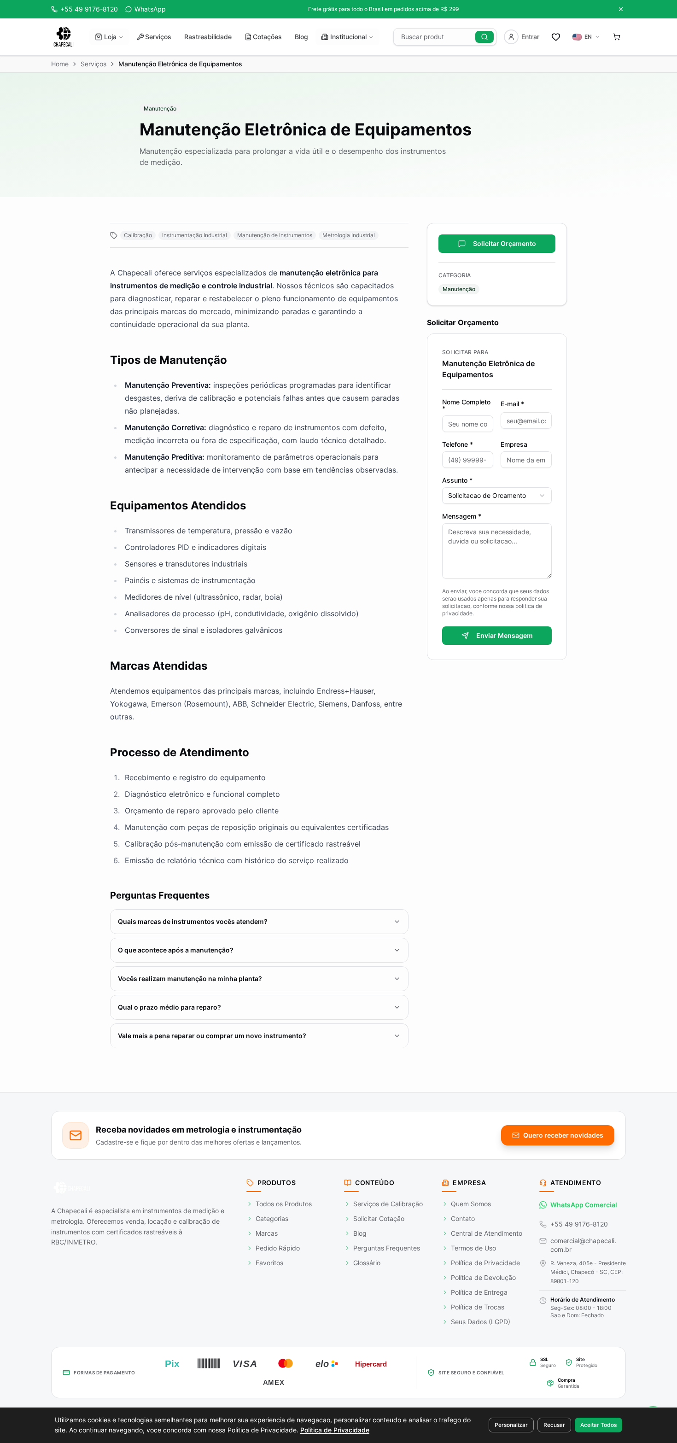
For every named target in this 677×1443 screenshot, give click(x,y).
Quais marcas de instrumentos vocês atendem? (193, 921)
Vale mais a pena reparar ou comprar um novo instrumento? (212, 1036)
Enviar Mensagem (504, 635)
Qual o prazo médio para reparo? (169, 1007)
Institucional (348, 37)
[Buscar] (484, 37)
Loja (110, 37)
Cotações (267, 37)
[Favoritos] (556, 37)
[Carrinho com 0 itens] (616, 37)
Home (60, 64)
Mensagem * (461, 516)
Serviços (158, 37)
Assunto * (457, 480)
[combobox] (497, 495)
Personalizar (511, 1424)
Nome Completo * (466, 405)
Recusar (554, 1424)
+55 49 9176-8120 (579, 1224)
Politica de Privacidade (334, 1430)
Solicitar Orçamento (504, 243)
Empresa (514, 444)
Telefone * (457, 444)
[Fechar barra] (621, 9)
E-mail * (512, 404)
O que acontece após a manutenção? (175, 950)
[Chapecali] (63, 37)
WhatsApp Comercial (583, 1205)
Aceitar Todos (598, 1424)
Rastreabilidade (208, 37)
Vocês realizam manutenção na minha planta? (190, 978)
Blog (301, 37)
